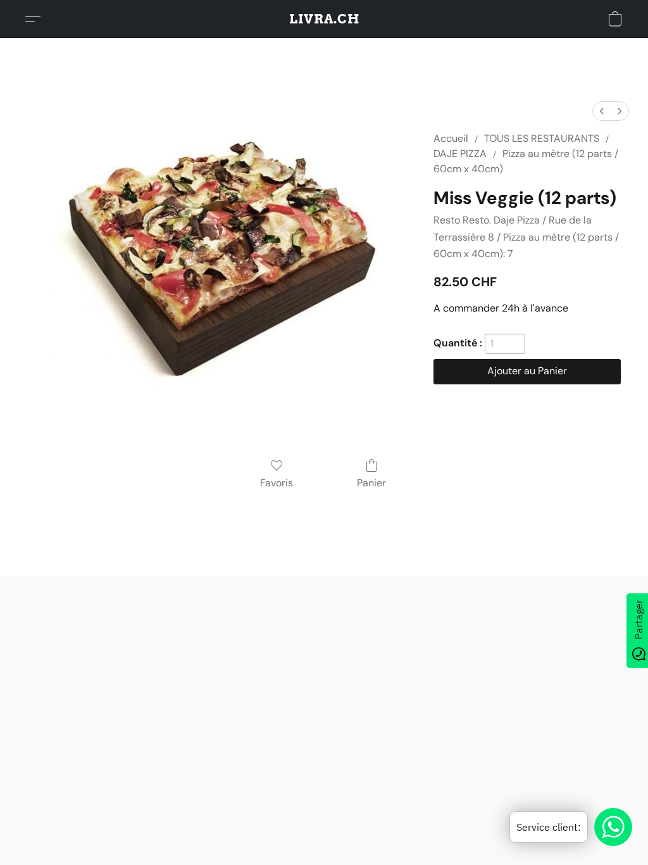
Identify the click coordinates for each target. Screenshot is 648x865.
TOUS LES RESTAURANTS (541, 138)
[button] (324, 19)
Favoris (276, 482)
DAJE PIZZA (460, 153)
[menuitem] (602, 111)
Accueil (450, 138)
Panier (371, 482)
